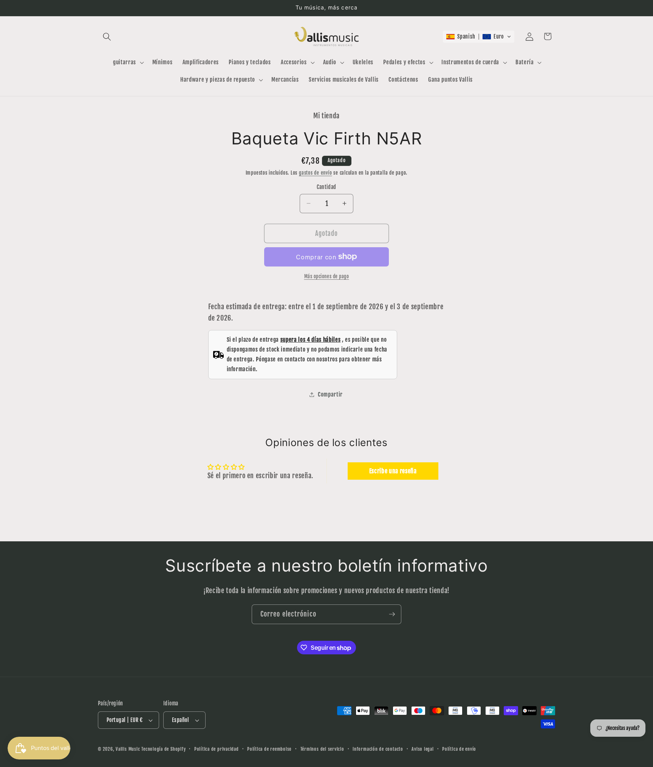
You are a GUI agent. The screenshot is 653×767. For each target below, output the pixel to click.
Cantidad (326, 187)
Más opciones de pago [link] (326, 276)
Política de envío (459, 749)
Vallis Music (128, 749)
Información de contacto (378, 749)
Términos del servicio (322, 749)
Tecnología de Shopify (163, 749)
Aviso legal (422, 749)
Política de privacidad (216, 749)
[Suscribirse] (392, 614)
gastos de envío (315, 173)
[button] (107, 36)
